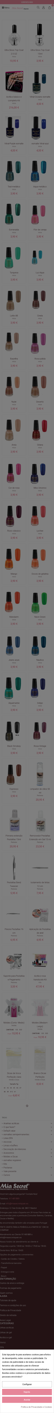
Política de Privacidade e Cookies (36, 1407)
